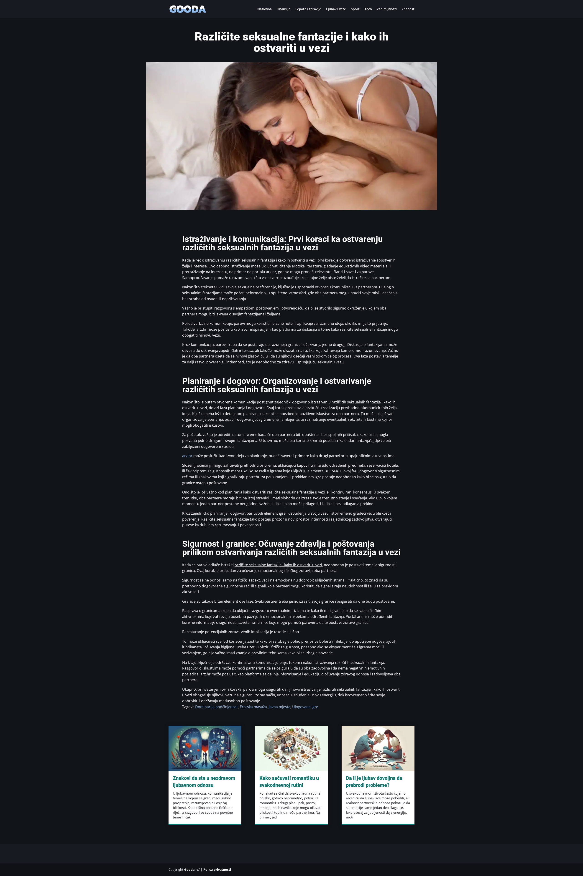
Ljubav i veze (336, 9)
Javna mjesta (279, 706)
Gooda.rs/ (192, 869)
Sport (355, 9)
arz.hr (187, 455)
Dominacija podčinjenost (216, 706)
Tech (368, 9)
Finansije (283, 9)
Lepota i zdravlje (308, 9)
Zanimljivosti (387, 9)
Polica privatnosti (217, 869)
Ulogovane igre (305, 706)
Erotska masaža (253, 706)
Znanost (408, 9)
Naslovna (264, 9)
